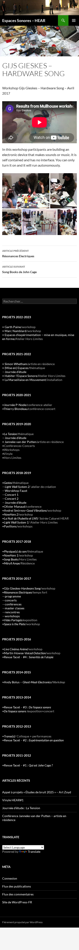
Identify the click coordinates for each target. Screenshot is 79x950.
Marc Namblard (15, 331)
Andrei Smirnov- (25, 510)
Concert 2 (11, 498)
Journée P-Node (15, 405)
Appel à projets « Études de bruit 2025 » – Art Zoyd (36, 792)
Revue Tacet (12, 657)
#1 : (38, 765)
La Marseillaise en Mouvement (25, 380)
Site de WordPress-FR (17, 902)
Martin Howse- (25, 653)
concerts (11, 600)
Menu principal (73, 20)
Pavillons (10, 526)
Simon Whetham (16, 364)
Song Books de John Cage (19, 269)
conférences (13, 604)
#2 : (43, 740)
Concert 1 (11, 494)
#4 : (38, 657)
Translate (34, 851)
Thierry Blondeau (15, 409)
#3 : (37, 707)
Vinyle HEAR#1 (12, 800)
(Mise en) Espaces (16, 368)
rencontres (12, 612)
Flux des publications (16, 886)
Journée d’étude (15, 372)
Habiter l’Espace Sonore (21, 376)
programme (13, 596)
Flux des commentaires (18, 894)
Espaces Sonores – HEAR (23, 20)
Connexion (9, 878)
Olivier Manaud (14, 506)
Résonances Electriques (18, 253)
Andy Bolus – (27, 682)
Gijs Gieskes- (22, 588)
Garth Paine (13, 327)
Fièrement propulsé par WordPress (22, 922)
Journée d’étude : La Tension (21, 808)
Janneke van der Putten (20, 442)
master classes (14, 608)
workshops (12, 616)
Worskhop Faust (16, 490)
